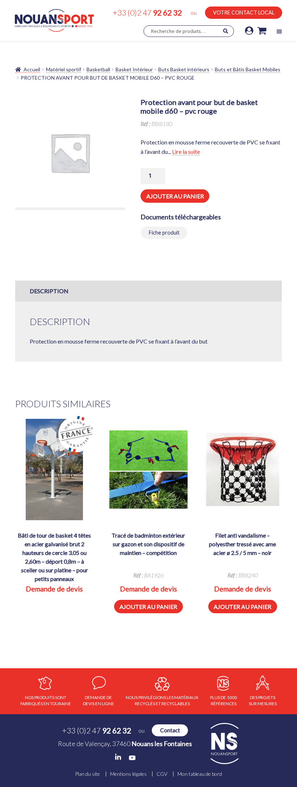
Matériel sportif (63, 69)
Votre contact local (244, 12)
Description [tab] (49, 290)
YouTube (132, 758)
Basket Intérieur (134, 69)
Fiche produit (164, 233)
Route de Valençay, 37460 (125, 744)
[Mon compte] (249, 31)
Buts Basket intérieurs (183, 69)
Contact (170, 730)
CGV (161, 774)
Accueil (32, 69)
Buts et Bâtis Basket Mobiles (247, 69)
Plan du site (87, 774)
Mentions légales (128, 774)
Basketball (98, 69)
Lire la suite (186, 151)
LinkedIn (118, 757)
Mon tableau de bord (199, 774)
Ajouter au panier (175, 196)
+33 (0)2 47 (147, 12)
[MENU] (279, 31)
